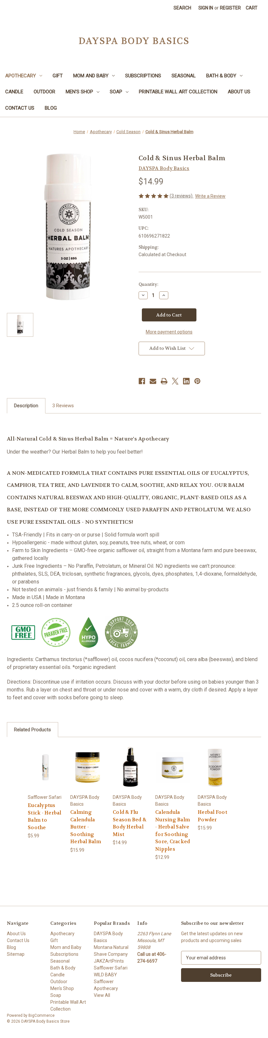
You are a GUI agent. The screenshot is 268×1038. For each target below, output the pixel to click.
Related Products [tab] (32, 730)
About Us (239, 92)
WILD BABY (105, 974)
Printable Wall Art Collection (178, 92)
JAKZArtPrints (109, 961)
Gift (58, 76)
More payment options (169, 331)
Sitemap (16, 954)
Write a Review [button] (210, 196)
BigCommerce (41, 1015)
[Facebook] (142, 381)
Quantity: (148, 284)
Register (230, 7)
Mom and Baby (91, 76)
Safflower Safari (110, 967)
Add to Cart (45, 775)
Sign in (205, 7)
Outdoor (44, 92)
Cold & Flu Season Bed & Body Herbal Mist (129, 823)
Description (26, 406)
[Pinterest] (197, 381)
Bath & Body (221, 76)
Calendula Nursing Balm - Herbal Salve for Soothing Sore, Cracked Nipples (172, 830)
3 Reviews (63, 406)
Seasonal (184, 76)
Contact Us (19, 108)
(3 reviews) (181, 195)
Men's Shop (79, 92)
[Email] (153, 381)
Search (182, 7)
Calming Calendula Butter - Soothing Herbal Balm (85, 827)
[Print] (164, 381)
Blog (51, 108)
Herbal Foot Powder (212, 816)
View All (102, 995)
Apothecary (20, 76)
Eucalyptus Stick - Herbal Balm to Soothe (44, 816)
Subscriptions (143, 76)
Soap (116, 92)
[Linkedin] (186, 381)
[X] (175, 381)
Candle (14, 92)
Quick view (46, 759)
